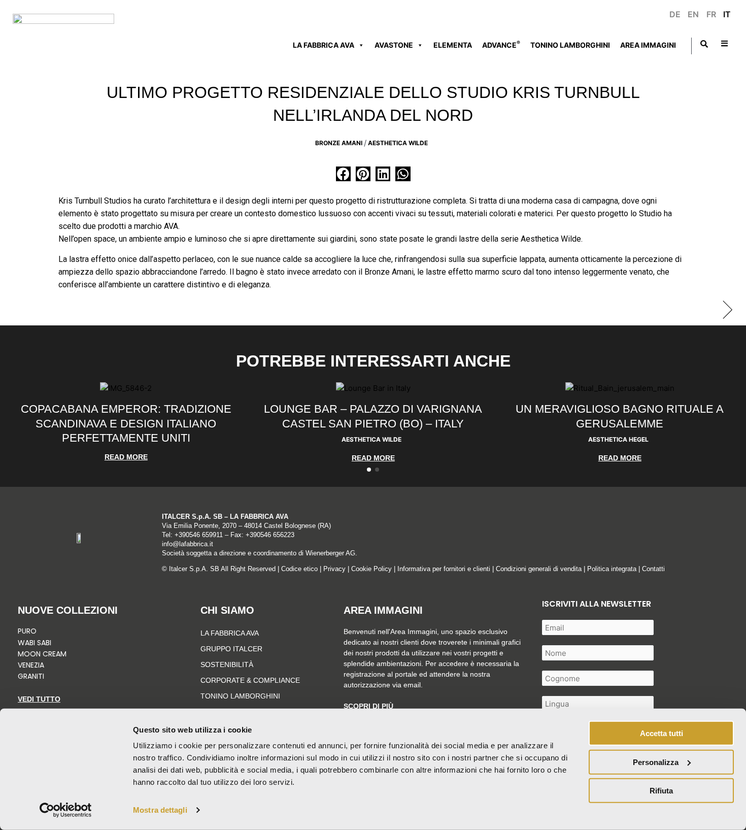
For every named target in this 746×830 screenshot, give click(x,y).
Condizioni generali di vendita (539, 569)
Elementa (452, 45)
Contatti (653, 569)
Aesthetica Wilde (398, 143)
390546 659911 (201, 535)
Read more (126, 457)
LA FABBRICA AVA (229, 633)
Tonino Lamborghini (570, 45)
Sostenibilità (226, 664)
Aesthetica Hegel (618, 440)
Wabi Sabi (34, 643)
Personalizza (656, 761)
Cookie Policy (371, 569)
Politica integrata (611, 569)
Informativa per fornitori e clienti (444, 569)
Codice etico (299, 569)
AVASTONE (394, 45)
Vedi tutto (39, 699)
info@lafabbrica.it (187, 544)
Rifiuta (661, 790)
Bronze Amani (338, 143)
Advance (501, 44)
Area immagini (648, 45)
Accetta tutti (661, 733)
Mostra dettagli (160, 810)
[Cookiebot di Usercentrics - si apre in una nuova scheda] (65, 810)
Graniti (32, 676)
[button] (343, 174)
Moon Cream (42, 654)
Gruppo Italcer (231, 649)
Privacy (334, 569)
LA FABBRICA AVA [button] (323, 45)
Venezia (31, 665)
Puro (27, 631)
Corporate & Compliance (250, 680)
